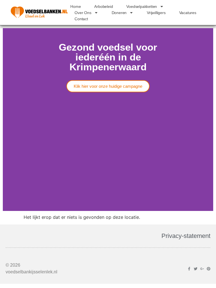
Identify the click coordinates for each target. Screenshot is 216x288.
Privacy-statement (185, 235)
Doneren (119, 12)
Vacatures (187, 12)
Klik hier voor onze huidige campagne (108, 86)
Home (75, 6)
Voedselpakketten (141, 6)
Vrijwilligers (156, 12)
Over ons (83, 12)
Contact (81, 19)
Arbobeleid (103, 6)
